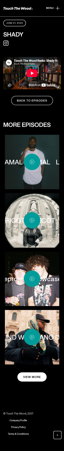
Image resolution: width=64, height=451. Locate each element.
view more (32, 376)
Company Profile (18, 420)
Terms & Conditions (18, 434)
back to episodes (32, 100)
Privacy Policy (18, 427)
